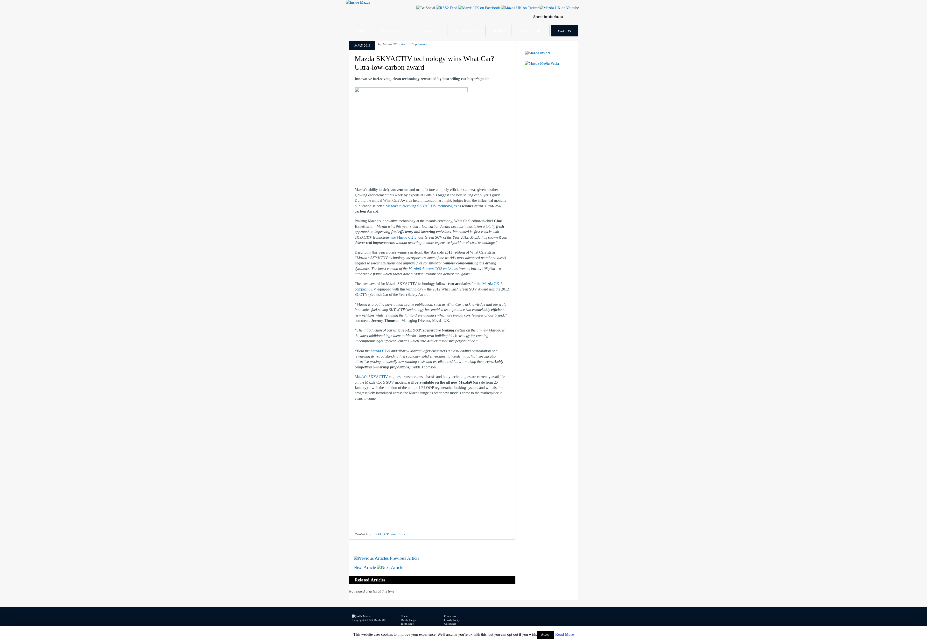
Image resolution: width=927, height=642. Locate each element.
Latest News (391, 31)
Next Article (365, 567)
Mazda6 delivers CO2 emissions (433, 269)
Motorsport (531, 31)
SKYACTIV (381, 534)
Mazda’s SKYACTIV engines (377, 377)
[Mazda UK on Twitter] (519, 8)
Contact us (450, 616)
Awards (564, 31)
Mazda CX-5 (380, 351)
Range (429, 31)
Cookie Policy (452, 620)
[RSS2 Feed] (446, 8)
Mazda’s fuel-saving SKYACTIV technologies (421, 206)
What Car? (397, 534)
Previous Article (404, 558)
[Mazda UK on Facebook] (478, 8)
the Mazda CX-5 (403, 237)
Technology (466, 31)
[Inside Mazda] (358, 2)
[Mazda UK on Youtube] (559, 8)
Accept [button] (545, 634)
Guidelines (450, 623)
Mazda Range (408, 620)
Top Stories (419, 44)
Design (498, 31)
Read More (564, 634)
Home (360, 31)
